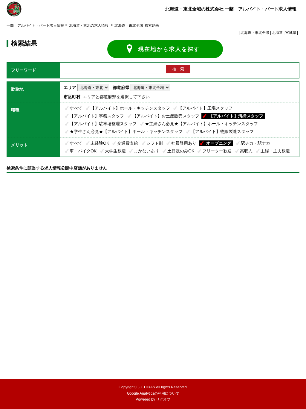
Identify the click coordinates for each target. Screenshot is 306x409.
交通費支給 (127, 143)
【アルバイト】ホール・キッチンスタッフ (130, 108)
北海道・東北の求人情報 (89, 25)
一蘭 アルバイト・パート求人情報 (35, 25)
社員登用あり (183, 143)
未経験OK (100, 143)
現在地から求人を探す (169, 49)
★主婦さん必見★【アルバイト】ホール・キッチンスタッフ (201, 123)
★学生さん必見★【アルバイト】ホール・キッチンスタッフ (126, 131)
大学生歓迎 (115, 151)
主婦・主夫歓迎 (275, 151)
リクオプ (163, 399)
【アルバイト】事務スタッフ (97, 115)
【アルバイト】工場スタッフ (205, 108)
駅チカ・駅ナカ (255, 143)
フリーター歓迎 (217, 151)
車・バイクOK (83, 151)
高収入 (246, 151)
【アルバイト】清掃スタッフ (236, 115)
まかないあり (146, 151)
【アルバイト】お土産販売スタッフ (165, 115)
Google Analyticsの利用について (153, 393)
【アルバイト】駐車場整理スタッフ (103, 123)
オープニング (218, 143)
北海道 (277, 33)
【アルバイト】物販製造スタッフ (222, 131)
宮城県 (290, 33)
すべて (76, 108)
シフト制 (154, 143)
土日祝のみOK (180, 151)
